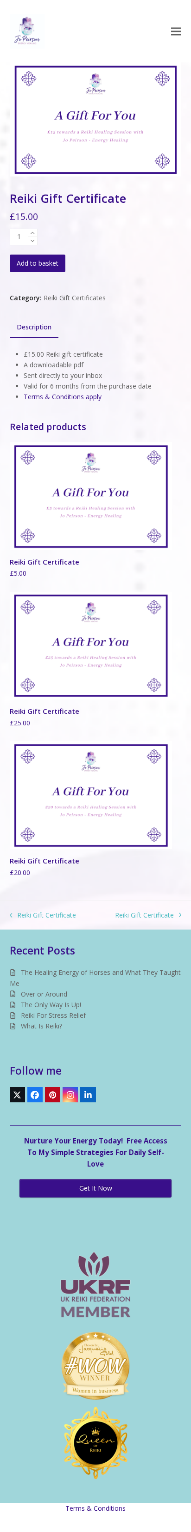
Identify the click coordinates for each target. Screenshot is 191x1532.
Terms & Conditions (95, 1508)
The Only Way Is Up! (51, 1004)
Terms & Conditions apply (63, 396)
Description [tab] (34, 326)
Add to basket (37, 263)
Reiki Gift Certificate (43, 915)
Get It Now (95, 1188)
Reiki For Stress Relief (53, 1015)
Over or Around (44, 994)
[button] (176, 31)
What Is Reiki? (41, 1025)
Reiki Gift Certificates (75, 297)
